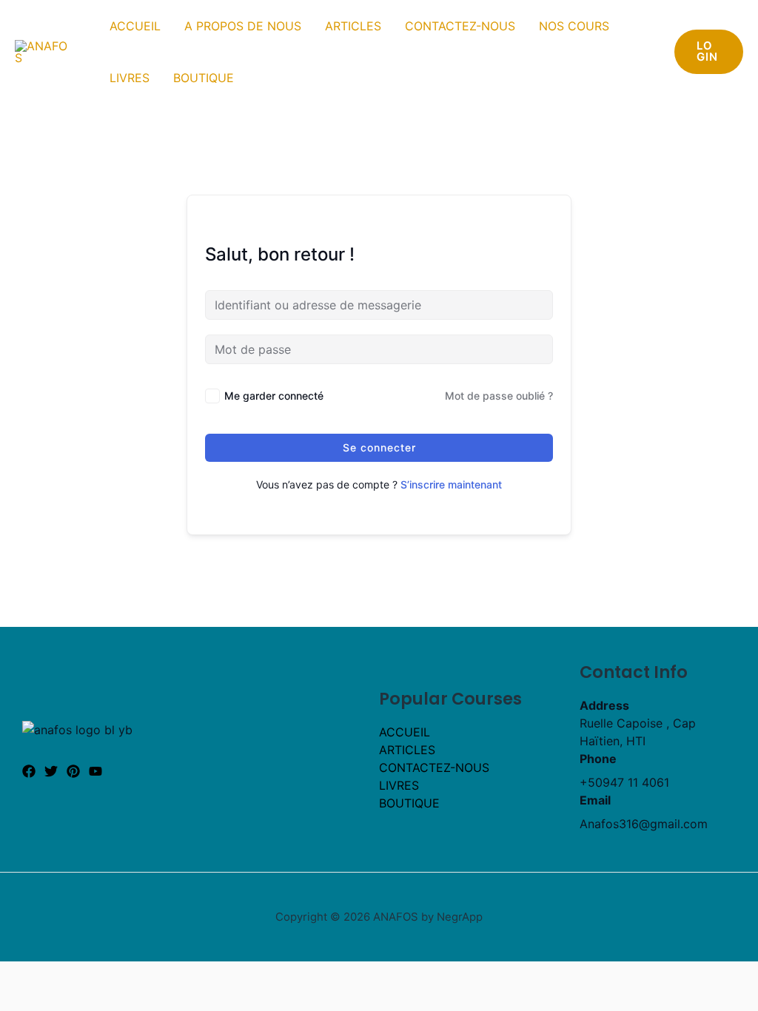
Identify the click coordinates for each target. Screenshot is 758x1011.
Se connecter (379, 447)
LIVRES (130, 77)
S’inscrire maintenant (451, 484)
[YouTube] (95, 771)
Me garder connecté (273, 395)
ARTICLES (353, 26)
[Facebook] (29, 771)
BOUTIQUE (203, 77)
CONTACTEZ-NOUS (460, 26)
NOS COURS (574, 26)
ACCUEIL (135, 26)
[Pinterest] (73, 771)
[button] (708, 52)
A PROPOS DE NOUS (242, 26)
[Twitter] (51, 771)
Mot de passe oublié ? (499, 395)
